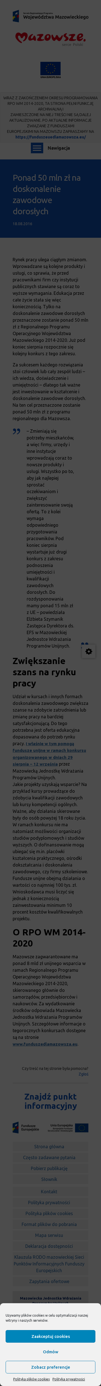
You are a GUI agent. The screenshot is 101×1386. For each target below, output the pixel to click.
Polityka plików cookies (31, 1379)
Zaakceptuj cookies (50, 1336)
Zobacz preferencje (50, 1367)
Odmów (50, 1351)
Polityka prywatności (68, 1379)
